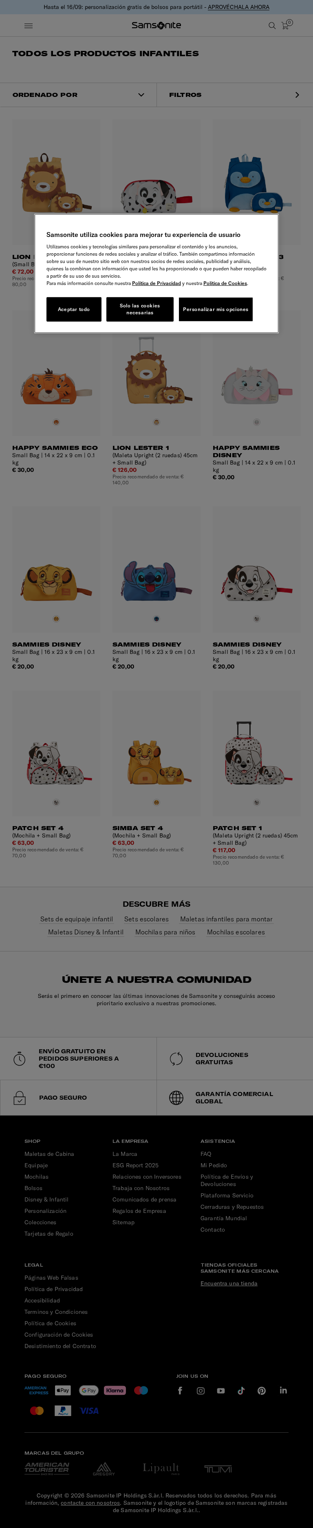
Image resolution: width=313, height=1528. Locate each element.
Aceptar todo (74, 309)
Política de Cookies (225, 283)
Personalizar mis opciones (216, 309)
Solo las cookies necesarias (140, 309)
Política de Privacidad (156, 283)
